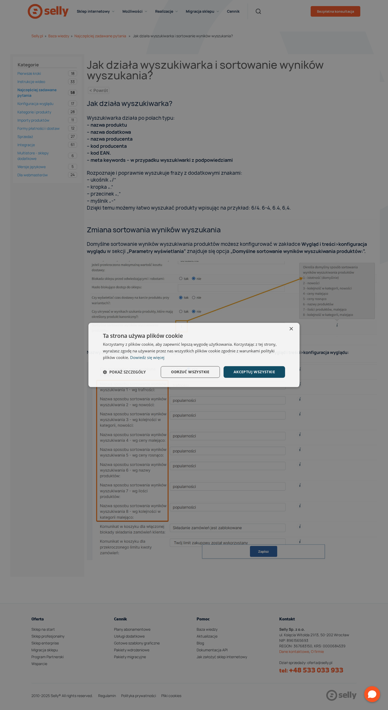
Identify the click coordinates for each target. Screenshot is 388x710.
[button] (124, 372)
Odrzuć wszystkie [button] (190, 371)
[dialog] (194, 355)
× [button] (291, 329)
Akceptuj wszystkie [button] (254, 371)
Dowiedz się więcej (147, 357)
